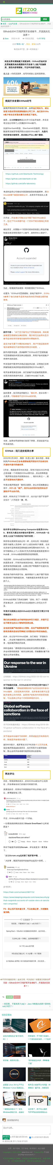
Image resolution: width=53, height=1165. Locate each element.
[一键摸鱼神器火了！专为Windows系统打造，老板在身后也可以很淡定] (14, 1098)
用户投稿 (16, 1148)
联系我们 (33, 1148)
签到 (26, 1141)
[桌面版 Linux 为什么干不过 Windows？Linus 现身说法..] (14, 1074)
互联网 (9, 997)
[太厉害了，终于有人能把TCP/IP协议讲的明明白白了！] (39, 1098)
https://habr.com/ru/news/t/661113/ (18, 892)
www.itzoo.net (27, 1152)
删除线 (7, 1141)
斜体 (19, 1141)
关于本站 (24, 1148)
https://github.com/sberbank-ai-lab (21, 179)
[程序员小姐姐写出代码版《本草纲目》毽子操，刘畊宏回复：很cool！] (39, 1074)
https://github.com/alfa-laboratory (21, 183)
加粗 (26, 1136)
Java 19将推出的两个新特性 (39, 1003)
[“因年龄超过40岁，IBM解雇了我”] (39, 1049)
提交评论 (6, 1137)
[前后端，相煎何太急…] (14, 1049)
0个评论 (42, 38)
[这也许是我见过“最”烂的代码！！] (14, 1025)
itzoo (7, 38)
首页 (9, 1148)
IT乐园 (46, 1152)
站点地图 (41, 1148)
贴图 (20, 1136)
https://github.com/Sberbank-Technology (25, 174)
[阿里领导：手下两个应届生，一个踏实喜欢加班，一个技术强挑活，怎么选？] (39, 1025)
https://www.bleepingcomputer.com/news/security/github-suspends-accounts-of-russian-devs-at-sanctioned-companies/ (26, 900)
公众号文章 (13, 23)
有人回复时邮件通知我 (40, 1137)
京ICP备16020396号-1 (26, 1154)
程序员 (17, 997)
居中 (14, 1141)
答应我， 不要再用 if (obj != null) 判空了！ (14, 1004)
